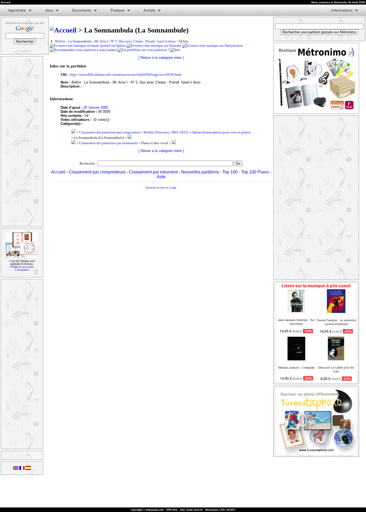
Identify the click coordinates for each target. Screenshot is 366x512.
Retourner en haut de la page (161, 187)
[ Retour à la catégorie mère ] (161, 58)
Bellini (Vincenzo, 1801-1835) (166, 132)
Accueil (58, 172)
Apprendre (17, 10)
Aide (161, 177)
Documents (81, 10)
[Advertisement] (21, 141)
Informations (341, 10)
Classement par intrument (153, 172)
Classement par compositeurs (97, 172)
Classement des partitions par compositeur (109, 132)
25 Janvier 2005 (95, 108)
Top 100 (230, 172)
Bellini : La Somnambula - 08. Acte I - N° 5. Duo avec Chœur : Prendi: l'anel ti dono (115, 41)
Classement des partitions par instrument (108, 143)
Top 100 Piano (255, 172)
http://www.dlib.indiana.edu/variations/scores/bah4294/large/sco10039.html (125, 74)
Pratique (117, 10)
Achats (149, 10)
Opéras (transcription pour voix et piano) (221, 132)
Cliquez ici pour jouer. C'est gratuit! (22, 268)
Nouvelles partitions (200, 172)
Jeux (49, 10)
